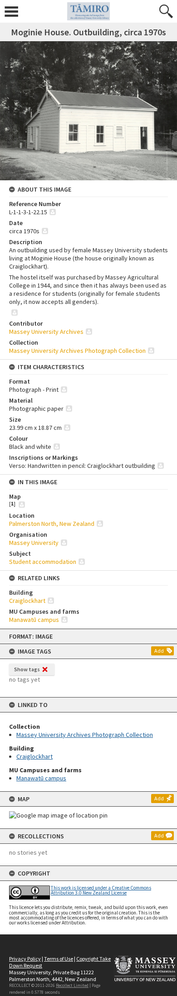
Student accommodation (42, 562)
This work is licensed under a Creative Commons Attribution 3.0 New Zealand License (101, 890)
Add (159, 650)
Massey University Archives (46, 331)
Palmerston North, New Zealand (51, 524)
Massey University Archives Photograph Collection (84, 735)
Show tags (27, 669)
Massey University (34, 543)
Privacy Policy (25, 958)
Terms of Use (58, 958)
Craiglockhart (34, 756)
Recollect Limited (72, 985)
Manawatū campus (41, 778)
